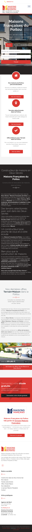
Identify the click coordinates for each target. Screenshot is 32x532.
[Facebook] (3, 465)
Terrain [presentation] (16, 45)
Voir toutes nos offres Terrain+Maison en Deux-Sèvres (17, 367)
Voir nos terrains (16, 124)
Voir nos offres (16, 151)
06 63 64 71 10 (10, 1)
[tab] (9, 45)
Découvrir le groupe (16, 435)
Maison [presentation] (9, 45)
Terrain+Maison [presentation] (23, 45)
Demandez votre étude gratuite (17, 395)
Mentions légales (6, 528)
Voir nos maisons (16, 96)
